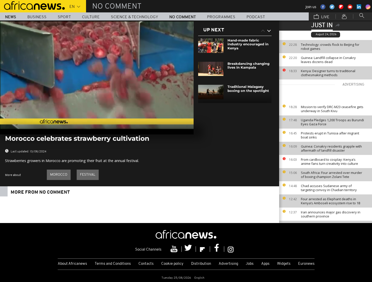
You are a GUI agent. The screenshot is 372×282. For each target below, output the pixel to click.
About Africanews (72, 264)
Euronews (306, 264)
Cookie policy (172, 264)
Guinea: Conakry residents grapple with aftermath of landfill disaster (331, 148)
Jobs (250, 264)
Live (324, 17)
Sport (64, 17)
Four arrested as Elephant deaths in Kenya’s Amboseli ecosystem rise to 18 (330, 201)
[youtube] (175, 249)
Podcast (255, 17)
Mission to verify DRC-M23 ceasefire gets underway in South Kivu (332, 109)
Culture (91, 17)
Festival (87, 175)
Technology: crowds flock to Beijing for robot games (330, 47)
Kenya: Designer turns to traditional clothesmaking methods (328, 73)
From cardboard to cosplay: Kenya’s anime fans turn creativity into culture (329, 161)
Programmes (221, 17)
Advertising (228, 264)
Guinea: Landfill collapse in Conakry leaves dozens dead (328, 60)
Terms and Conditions (113, 264)
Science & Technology (134, 17)
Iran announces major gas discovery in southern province (330, 214)
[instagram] (230, 249)
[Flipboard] (203, 249)
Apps (265, 264)
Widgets (284, 264)
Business (37, 17)
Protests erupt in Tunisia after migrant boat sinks (330, 135)
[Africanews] (32, 5)
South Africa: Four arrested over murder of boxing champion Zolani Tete (331, 175)
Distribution (201, 264)
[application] (97, 75)
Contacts (146, 264)
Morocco (58, 175)
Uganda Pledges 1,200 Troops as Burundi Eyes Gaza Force (332, 122)
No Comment (182, 17)
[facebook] (217, 249)
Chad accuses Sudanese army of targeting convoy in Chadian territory (329, 188)
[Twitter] (189, 249)
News (10, 17)
